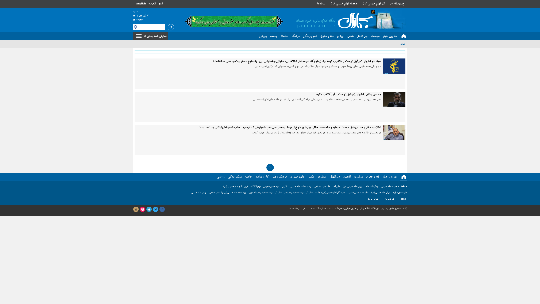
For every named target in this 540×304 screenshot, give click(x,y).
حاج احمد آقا (334, 186)
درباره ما (389, 199)
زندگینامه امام (372, 186)
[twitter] (155, 209)
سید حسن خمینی (271, 186)
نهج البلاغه (256, 186)
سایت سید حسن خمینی (358, 193)
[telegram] (149, 209)
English (141, 3)
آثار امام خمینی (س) (374, 3)
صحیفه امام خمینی (390, 186)
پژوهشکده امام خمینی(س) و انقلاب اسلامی (227, 193)
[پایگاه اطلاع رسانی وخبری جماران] (333, 21)
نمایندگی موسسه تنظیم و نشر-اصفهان (265, 193)
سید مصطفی (320, 186)
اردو (161, 3)
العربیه (152, 3)
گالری (284, 186)
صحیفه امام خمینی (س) (344, 3)
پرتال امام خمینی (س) (380, 193)
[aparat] (142, 209)
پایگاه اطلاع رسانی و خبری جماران (359, 208)
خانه (402, 44)
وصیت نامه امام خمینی (300, 186)
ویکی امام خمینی (198, 193)
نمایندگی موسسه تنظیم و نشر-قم (299, 193)
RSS (403, 199)
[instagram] (136, 209)
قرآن (246, 186)
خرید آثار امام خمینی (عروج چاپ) (330, 193)
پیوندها (321, 3)
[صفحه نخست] (403, 36)
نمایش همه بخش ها (155, 36)
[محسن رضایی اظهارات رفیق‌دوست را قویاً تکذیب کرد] (394, 99)
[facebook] (162, 209)
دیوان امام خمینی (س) (353, 186)
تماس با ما (373, 199)
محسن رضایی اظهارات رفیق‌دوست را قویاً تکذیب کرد (348, 94)
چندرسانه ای (397, 3)
